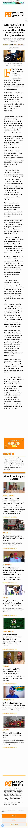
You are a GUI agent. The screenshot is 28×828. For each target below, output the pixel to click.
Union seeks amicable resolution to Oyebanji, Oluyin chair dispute (11, 671)
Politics (6, 533)
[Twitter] (7, 454)
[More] (13, 454)
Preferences (14, 824)
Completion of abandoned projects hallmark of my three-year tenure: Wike (13, 603)
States (6, 666)
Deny (14, 820)
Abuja (5, 598)
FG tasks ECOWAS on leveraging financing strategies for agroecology (13, 501)
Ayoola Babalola (19, 45)
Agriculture (8, 495)
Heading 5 (7, 565)
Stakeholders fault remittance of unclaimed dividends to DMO (12, 637)
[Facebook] (4, 454)
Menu (9, 20)
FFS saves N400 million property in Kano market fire (12, 735)
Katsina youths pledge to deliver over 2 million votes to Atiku (13, 538)
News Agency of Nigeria (9, 517)
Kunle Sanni (7, 45)
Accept (14, 816)
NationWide (8, 632)
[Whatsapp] (10, 454)
